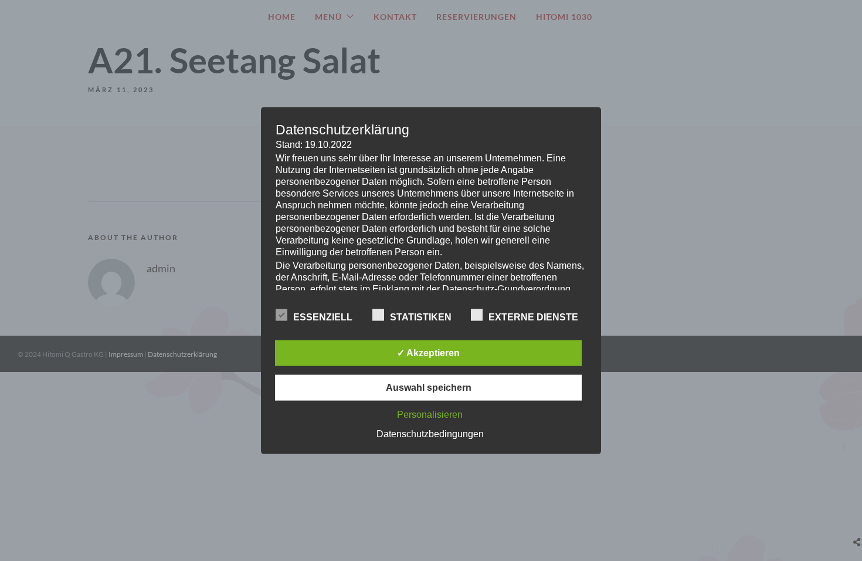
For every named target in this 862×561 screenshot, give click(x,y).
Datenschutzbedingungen (430, 433)
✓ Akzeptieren (428, 352)
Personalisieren (430, 414)
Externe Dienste (533, 317)
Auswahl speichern (428, 387)
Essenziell (322, 317)
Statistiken (421, 317)
